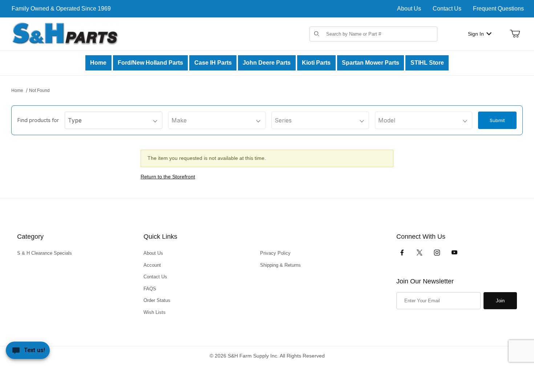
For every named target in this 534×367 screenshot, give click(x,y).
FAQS (149, 288)
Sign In (476, 34)
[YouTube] (454, 252)
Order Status (156, 300)
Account (152, 265)
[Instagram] (437, 252)
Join (500, 300)
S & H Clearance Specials (44, 253)
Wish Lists (154, 312)
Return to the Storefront (168, 177)
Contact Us (447, 8)
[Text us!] (28, 352)
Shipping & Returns (280, 265)
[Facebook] (402, 252)
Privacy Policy (275, 253)
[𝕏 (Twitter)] (419, 252)
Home (17, 90)
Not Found (39, 90)
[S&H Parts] (65, 33)
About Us (409, 8)
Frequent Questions (498, 8)
